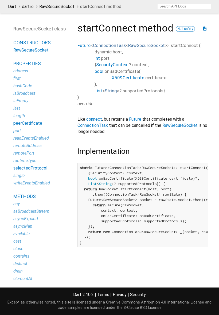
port (17, 130)
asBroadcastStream (31, 211)
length (19, 115)
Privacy (120, 294)
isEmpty (20, 100)
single (19, 175)
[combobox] (184, 6)
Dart (12, 6)
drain (18, 271)
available (21, 233)
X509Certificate (128, 77)
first (17, 78)
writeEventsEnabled (31, 183)
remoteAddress (27, 145)
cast (17, 241)
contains (21, 256)
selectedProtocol (30, 168)
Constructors (32, 42)
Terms (103, 294)
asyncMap (22, 226)
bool (99, 71)
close (18, 248)
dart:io (28, 6)
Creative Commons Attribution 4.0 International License (155, 302)
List (98, 90)
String (111, 90)
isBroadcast (24, 93)
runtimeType (24, 160)
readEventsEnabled (31, 138)
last (16, 108)
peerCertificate (27, 123)
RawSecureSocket (57, 6)
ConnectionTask (109, 45)
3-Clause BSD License (143, 307)
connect (94, 119)
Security (138, 294)
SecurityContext (112, 64)
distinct (20, 263)
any (16, 203)
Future (84, 45)
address (20, 70)
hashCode (22, 85)
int (97, 58)
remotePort (23, 153)
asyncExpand (25, 218)
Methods (24, 196)
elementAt (22, 278)
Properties (27, 63)
